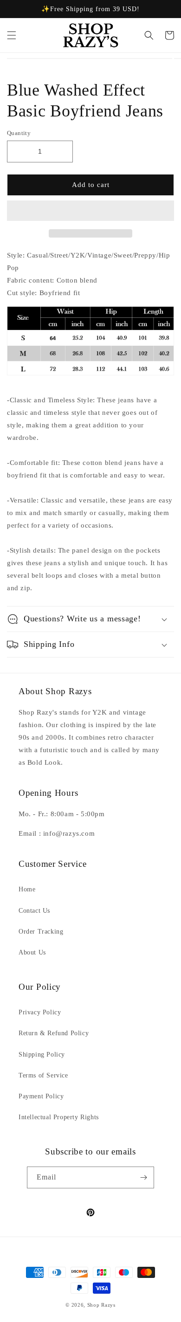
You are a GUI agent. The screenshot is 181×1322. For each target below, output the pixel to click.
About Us (32, 952)
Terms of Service (43, 1075)
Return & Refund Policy (54, 1033)
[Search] (149, 35)
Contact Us (34, 910)
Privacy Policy (40, 1012)
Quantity (19, 132)
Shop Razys (101, 1305)
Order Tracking (41, 931)
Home (27, 889)
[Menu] (11, 35)
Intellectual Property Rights (59, 1117)
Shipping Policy (42, 1054)
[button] (90, 211)
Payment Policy (41, 1096)
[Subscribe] (143, 1177)
